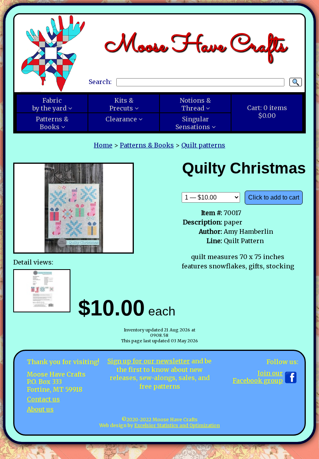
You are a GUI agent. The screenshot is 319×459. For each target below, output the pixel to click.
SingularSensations (192, 123)
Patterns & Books (147, 145)
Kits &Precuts (121, 104)
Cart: (267, 111)
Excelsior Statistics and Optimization (177, 425)
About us (40, 409)
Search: (100, 82)
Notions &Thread (195, 104)
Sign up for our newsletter (148, 361)
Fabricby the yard (49, 104)
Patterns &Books (52, 123)
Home (103, 145)
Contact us (43, 399)
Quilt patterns (203, 145)
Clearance (121, 119)
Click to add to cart (273, 197)
